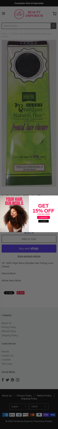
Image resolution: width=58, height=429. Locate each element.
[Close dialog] (2, 197)
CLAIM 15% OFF (43, 217)
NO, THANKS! (43, 221)
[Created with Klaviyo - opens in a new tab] (29, 233)
